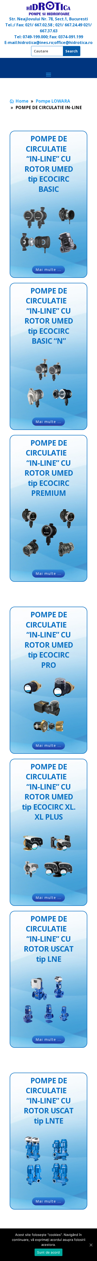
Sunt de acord (48, 1252)
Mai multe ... (48, 269)
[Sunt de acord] (90, 1244)
